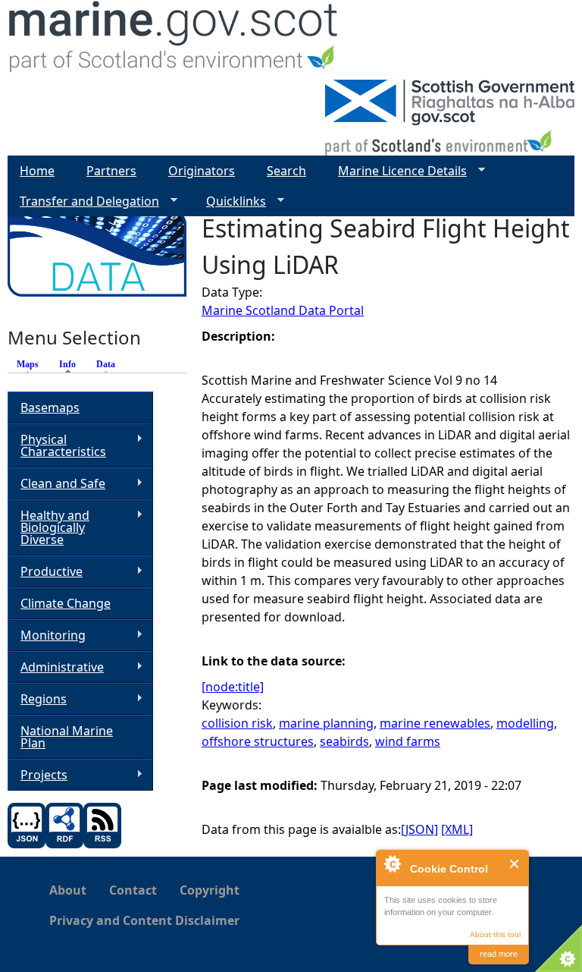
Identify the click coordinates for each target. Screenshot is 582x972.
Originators (201, 170)
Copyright (209, 890)
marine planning (326, 723)
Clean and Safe (56, 483)
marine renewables (435, 723)
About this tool (495, 934)
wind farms (407, 741)
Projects (37, 775)
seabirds (344, 741)
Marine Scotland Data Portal (283, 310)
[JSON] (419, 829)
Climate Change (65, 603)
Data (105, 364)
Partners (111, 170)
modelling (525, 723)
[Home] (174, 40)
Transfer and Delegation (83, 201)
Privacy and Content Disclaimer (144, 920)
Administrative (56, 667)
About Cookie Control (392, 863)
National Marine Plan (66, 736)
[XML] (457, 829)
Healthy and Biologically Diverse (48, 527)
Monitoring (47, 635)
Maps (28, 364)
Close (515, 864)
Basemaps (50, 407)
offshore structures (258, 741)
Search (286, 170)
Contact (133, 890)
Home (37, 170)
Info (71, 364)
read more (499, 953)
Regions (37, 699)
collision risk (237, 723)
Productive (45, 571)
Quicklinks (230, 201)
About (67, 890)
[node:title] (233, 686)
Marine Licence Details (396, 171)
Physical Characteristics (57, 445)
